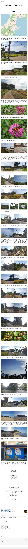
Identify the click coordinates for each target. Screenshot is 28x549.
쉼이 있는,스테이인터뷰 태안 (5, 510)
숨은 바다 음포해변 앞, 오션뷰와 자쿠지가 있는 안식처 (8, 511)
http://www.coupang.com (3, 514)
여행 (1, 525)
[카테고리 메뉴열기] (26, 1)
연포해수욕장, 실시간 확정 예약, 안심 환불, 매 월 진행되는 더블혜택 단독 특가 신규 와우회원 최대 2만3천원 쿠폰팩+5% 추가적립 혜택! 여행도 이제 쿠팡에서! (14, 517)
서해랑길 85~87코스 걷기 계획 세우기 (5, 527)
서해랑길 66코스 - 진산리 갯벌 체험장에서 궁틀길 (5, 528)
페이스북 (12, 533)
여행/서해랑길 (14, 4)
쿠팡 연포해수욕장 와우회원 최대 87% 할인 (7, 515)
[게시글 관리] (3, 521)
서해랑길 (3, 525)
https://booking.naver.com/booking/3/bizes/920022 (6, 509)
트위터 (15, 533)
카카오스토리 (14, 533)
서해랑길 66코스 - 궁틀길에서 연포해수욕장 (14, 5)
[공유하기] (2, 521)
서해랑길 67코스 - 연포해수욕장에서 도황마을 (5, 526)
